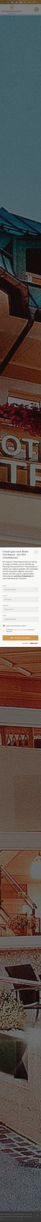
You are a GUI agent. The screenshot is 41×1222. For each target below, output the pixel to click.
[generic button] (36, 552)
